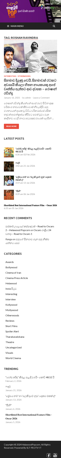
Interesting (10, 76)
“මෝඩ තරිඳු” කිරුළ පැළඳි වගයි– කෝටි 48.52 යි (29, 377)
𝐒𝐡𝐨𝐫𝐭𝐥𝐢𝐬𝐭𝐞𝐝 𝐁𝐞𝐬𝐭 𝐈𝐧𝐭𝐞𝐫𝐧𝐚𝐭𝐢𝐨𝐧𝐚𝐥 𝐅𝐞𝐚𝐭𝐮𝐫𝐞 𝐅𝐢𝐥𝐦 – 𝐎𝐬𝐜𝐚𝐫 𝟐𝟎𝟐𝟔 (30, 205)
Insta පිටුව (11, 288)
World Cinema (13, 358)
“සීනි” (18, 191)
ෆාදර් (17, 162)
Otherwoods (24, 76)
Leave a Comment (41, 97)
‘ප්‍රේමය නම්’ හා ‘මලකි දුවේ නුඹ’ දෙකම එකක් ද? (30, 395)
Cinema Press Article (16, 277)
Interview (10, 299)
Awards (9, 261)
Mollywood (11, 309)
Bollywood (11, 267)
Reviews (9, 320)
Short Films (11, 325)
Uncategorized (13, 347)
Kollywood (11, 304)
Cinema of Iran (13, 272)
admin (28, 97)
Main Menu (17, 26)
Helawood (11, 283)
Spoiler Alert (12, 331)
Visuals (9, 352)
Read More (11, 126)
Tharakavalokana (14, 336)
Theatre (9, 342)
